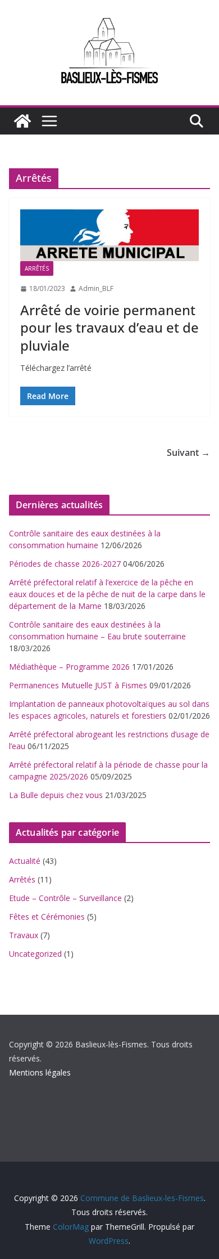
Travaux (23, 935)
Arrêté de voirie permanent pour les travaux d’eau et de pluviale (109, 327)
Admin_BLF (96, 288)
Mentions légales (40, 1072)
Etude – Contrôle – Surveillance (65, 898)
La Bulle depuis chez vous (56, 795)
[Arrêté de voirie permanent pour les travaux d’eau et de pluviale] (109, 235)
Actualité (24, 860)
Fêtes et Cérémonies (47, 916)
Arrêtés (37, 268)
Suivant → (188, 452)
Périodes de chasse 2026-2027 (65, 563)
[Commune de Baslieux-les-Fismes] (22, 121)
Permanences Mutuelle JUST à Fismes (78, 685)
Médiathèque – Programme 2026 (69, 666)
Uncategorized (35, 953)
